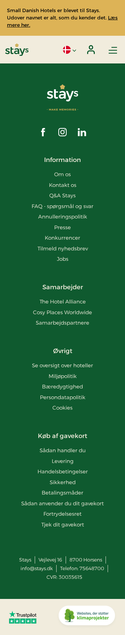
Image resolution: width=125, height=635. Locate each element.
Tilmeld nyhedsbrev (63, 248)
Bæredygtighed (62, 386)
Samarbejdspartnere (62, 322)
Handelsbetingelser (63, 471)
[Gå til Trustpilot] (22, 617)
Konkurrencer (62, 237)
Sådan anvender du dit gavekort (62, 503)
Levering (63, 461)
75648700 (92, 568)
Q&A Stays (62, 195)
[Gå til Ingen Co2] (87, 617)
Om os (62, 174)
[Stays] (16, 49)
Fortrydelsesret (62, 513)
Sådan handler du (63, 450)
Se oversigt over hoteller (62, 365)
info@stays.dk (36, 568)
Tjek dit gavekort (62, 524)
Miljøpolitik (63, 376)
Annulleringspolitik (62, 216)
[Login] (90, 49)
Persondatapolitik (62, 397)
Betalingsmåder (62, 492)
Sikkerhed (63, 482)
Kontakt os (62, 185)
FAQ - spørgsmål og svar (62, 206)
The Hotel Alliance (63, 301)
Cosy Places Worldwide (62, 312)
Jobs (62, 259)
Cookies (62, 407)
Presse (62, 227)
